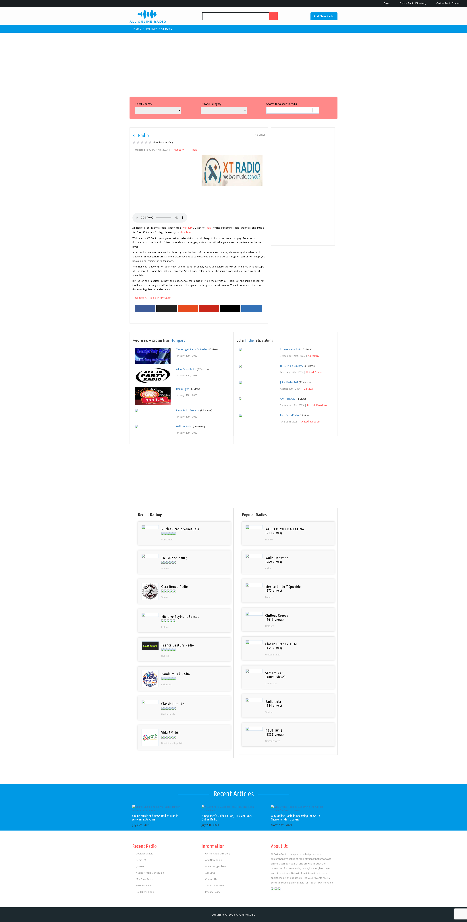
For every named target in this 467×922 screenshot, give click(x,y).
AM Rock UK (287, 398)
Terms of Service (214, 885)
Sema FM (141, 860)
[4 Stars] (146, 142)
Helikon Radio (184, 426)
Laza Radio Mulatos (188, 410)
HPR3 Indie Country (291, 366)
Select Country (143, 104)
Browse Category (211, 104)
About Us (210, 872)
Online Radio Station (448, 3)
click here (186, 232)
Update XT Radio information (153, 297)
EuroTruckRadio (289, 415)
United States (314, 372)
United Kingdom (317, 405)
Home (137, 28)
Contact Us (211, 879)
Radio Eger (182, 389)
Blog (386, 3)
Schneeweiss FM (290, 349)
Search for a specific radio (281, 104)
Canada (308, 388)
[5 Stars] (150, 142)
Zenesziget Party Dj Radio (191, 349)
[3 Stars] (142, 142)
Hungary (151, 28)
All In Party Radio (186, 369)
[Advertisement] (233, 63)
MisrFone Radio (144, 879)
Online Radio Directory (412, 3)
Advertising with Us (215, 866)
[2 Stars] (138, 142)
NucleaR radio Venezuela (150, 872)
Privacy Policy (212, 892)
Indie (194, 149)
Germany (313, 355)
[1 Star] (134, 142)
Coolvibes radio (144, 853)
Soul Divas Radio (145, 892)
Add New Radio (324, 16)
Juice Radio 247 (289, 382)
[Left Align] (273, 16)
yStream (140, 866)
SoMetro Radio (144, 885)
